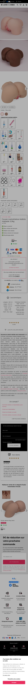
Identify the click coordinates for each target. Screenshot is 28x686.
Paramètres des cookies (14, 678)
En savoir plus (6, 675)
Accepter (14, 682)
